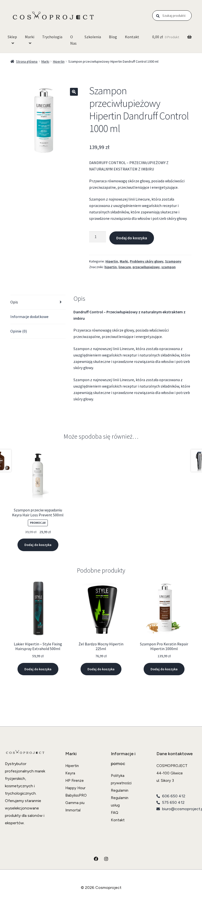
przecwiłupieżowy (146, 267)
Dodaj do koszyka (131, 237)
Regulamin (119, 790)
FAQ (114, 812)
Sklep (12, 36)
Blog (113, 36)
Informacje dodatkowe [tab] (29, 316)
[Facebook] (96, 858)
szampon (168, 267)
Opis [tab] (14, 302)
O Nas (73, 40)
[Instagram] (106, 858)
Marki (29, 36)
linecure (124, 267)
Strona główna (26, 61)
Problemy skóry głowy (146, 261)
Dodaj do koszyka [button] (37, 545)
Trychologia (52, 36)
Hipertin (59, 61)
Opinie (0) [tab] (18, 331)
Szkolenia (92, 36)
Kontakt (132, 36)
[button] (74, 92)
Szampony (173, 261)
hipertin (110, 267)
